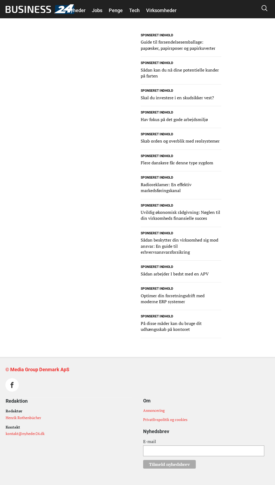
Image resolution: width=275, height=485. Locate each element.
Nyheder (76, 10)
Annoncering (154, 410)
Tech (134, 10)
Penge (116, 10)
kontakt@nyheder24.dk (25, 433)
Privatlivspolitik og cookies (165, 419)
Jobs (97, 10)
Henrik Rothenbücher (23, 417)
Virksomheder (161, 10)
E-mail (149, 441)
